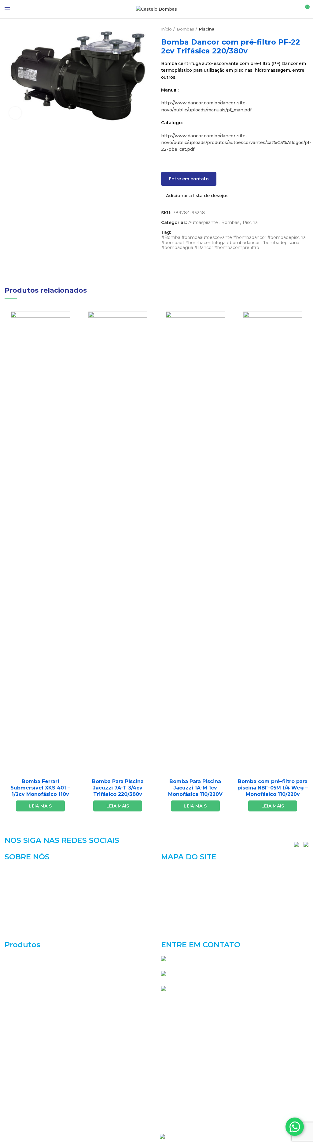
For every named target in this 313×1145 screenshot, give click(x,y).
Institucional (175, 881)
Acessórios (17, 958)
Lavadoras (16, 1056)
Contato (170, 934)
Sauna (11, 1099)
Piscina (207, 29)
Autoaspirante (203, 222)
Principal (171, 871)
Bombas (185, 29)
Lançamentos (20, 1045)
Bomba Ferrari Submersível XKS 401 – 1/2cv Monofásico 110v (40, 787)
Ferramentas (19, 1012)
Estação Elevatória (25, 1001)
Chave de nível (21, 980)
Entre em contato (189, 179)
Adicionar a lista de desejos (197, 195)
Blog (166, 913)
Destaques (16, 990)
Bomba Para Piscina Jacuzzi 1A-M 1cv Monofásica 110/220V (195, 787)
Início (166, 29)
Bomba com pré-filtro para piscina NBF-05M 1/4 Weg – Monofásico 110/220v (273, 787)
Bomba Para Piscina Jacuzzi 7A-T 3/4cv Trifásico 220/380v (118, 787)
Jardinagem (17, 1034)
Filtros (12, 1023)
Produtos (171, 902)
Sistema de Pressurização (33, 1110)
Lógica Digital (184, 1136)
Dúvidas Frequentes (183, 923)
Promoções (17, 1088)
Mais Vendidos (21, 1077)
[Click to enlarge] (15, 113)
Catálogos (172, 892)
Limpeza (14, 1067)
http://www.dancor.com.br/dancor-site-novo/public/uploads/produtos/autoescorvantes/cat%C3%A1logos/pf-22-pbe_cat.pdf (236, 142)
